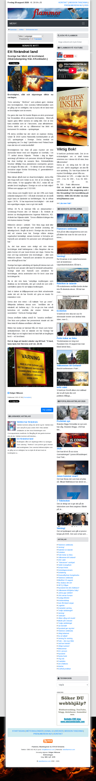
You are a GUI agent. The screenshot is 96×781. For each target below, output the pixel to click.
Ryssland (61, 654)
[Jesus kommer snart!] (72, 468)
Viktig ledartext (63, 633)
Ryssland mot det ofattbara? (68, 588)
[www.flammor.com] (48, 14)
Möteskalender (34, 731)
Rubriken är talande (66, 283)
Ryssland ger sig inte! (66, 628)
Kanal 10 (49, 731)
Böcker (59, 731)
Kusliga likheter (63, 598)
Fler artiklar (47, 410)
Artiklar (21, 29)
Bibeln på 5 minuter (65, 621)
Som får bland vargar (66, 603)
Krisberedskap (63, 600)
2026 (59, 448)
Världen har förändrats (27, 422)
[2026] (72, 440)
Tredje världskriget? (65, 610)
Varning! (61, 256)
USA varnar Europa (65, 595)
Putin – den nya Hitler (66, 641)
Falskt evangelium (64, 565)
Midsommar (62, 649)
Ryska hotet (62, 656)
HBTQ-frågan (63, 585)
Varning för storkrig (65, 638)
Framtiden (61, 661)
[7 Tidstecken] (72, 492)
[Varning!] (72, 520)
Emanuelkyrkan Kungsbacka (68, 575)
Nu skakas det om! (65, 583)
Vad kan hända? (64, 643)
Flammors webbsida (67, 229)
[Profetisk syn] (72, 413)
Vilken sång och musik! (66, 618)
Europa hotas (63, 567)
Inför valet (62, 387)
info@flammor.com (48, 749)
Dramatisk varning (65, 608)
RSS (86, 5)
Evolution (61, 311)
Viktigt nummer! (64, 646)
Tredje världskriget (65, 623)
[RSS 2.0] (48, 741)
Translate (38, 39)
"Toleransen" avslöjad (66, 562)
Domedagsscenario (65, 570)
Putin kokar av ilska (67, 338)
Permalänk (27, 397)
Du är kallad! (62, 636)
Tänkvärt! (61, 616)
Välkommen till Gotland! (69, 365)
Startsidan (13, 29)
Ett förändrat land (31, 29)
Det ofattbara (63, 664)
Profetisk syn (63, 421)
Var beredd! (62, 626)
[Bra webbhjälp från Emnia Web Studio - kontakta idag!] (72, 709)
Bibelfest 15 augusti (65, 580)
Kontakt (63, 3)
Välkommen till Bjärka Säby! (68, 590)
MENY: (13, 23)
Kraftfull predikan (64, 669)
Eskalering (62, 573)
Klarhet (60, 666)
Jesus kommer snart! (67, 476)
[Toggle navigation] (83, 23)
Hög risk (61, 659)
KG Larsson (62, 651)
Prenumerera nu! (73, 5)
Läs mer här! (65, 203)
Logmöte (61, 605)
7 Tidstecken (63, 501)
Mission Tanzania (78, 3)
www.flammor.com (69, 749)
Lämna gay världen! (65, 593)
